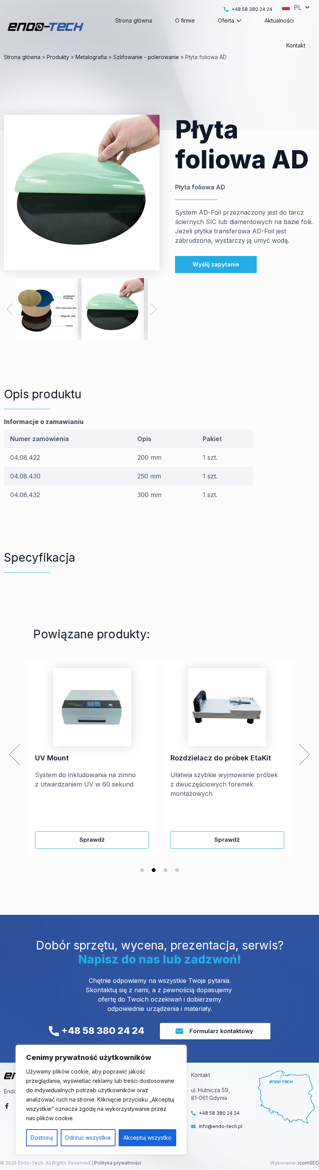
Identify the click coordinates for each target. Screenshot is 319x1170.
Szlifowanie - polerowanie (146, 57)
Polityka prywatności (117, 1163)
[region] (101, 1099)
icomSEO (308, 1163)
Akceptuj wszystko (147, 1137)
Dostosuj (42, 1137)
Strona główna (22, 57)
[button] (10, 309)
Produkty (58, 57)
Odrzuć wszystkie (88, 1137)
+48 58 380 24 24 (101, 1030)
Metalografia (91, 57)
